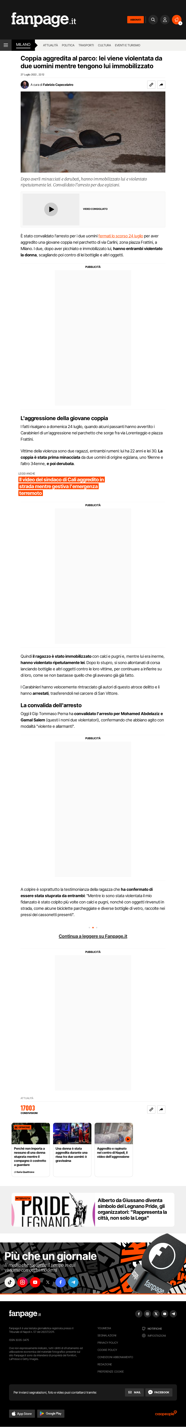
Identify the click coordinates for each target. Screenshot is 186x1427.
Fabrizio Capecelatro (58, 85)
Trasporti (86, 45)
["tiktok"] (10, 1282)
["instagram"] (22, 1282)
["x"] (48, 1282)
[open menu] (6, 45)
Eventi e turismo (127, 45)
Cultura (104, 45)
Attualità (50, 45)
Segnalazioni (107, 1335)
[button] (161, 85)
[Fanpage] (25, 1313)
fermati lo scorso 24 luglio (120, 236)
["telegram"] (73, 1282)
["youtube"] (35, 1282)
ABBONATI (135, 19)
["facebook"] (60, 1282)
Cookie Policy (107, 1350)
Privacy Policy (108, 1342)
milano (23, 44)
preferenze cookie (111, 1371)
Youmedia (104, 1328)
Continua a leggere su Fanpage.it (93, 936)
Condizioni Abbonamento (115, 1357)
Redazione (105, 1364)
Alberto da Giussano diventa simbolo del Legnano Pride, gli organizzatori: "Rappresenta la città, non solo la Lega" (132, 1209)
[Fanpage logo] (38, 19)
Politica (68, 45)
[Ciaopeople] (166, 1415)
